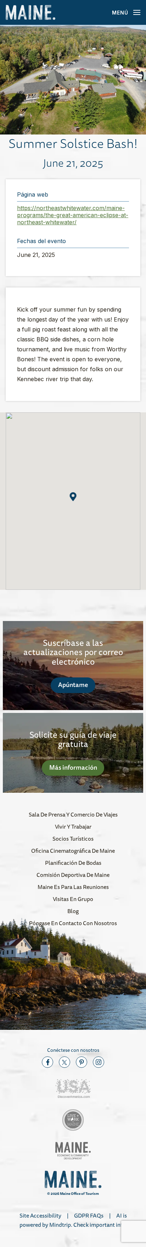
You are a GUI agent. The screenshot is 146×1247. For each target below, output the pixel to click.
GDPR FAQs (88, 1215)
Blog (73, 911)
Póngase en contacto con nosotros (73, 923)
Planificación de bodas (73, 862)
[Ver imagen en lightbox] (73, 79)
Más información (73, 767)
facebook (47, 1062)
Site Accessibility (40, 1215)
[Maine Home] (30, 12)
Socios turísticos (73, 838)
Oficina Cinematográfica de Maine (73, 850)
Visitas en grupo (73, 898)
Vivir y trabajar (73, 826)
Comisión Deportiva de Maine (73, 874)
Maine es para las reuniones (73, 886)
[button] (73, 496)
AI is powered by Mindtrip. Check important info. (73, 1220)
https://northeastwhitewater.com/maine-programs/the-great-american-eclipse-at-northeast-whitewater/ (72, 215)
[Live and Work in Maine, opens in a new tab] (73, 1120)
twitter (64, 1062)
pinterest (81, 1062)
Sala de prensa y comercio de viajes (73, 814)
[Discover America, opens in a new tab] (73, 1088)
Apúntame (73, 685)
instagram (98, 1062)
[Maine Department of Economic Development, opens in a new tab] (73, 1150)
